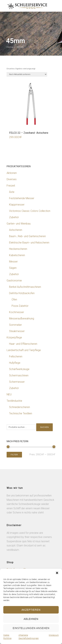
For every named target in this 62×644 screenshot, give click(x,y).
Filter (14, 455)
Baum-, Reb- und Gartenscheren (27, 236)
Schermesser (17, 381)
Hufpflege (14, 362)
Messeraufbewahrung (21, 318)
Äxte (11, 192)
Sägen (13, 267)
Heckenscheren (18, 248)
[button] (57, 573)
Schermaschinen (18, 375)
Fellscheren (15, 356)
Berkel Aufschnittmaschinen (25, 286)
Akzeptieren (31, 609)
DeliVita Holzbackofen (22, 293)
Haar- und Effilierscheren (23, 343)
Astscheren (15, 229)
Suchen (44, 427)
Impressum (54, 635)
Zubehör (14, 217)
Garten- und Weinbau (19, 223)
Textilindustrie (14, 400)
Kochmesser (16, 312)
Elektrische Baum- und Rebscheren (29, 242)
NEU (9, 394)
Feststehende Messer (21, 198)
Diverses (12, 179)
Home (10, 47)
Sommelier (15, 324)
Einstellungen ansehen (31, 628)
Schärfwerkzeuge (19, 369)
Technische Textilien (20, 413)
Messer (13, 261)
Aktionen (12, 173)
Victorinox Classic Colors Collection (29, 211)
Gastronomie (14, 280)
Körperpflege (14, 337)
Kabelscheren (17, 255)
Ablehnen (31, 619)
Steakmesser (17, 331)
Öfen (14, 299)
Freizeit (11, 185)
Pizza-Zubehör (20, 305)
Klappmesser (16, 204)
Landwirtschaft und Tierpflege (24, 350)
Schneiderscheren (19, 407)
